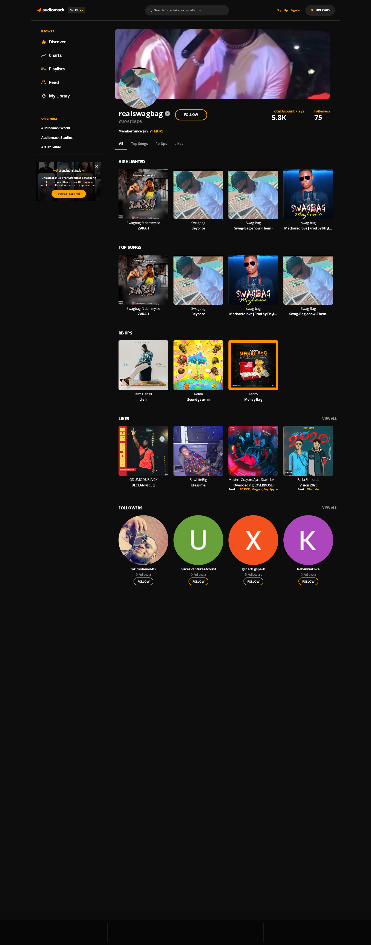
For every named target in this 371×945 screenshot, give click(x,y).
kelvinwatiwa (308, 569)
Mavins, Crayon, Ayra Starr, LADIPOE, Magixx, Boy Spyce (253, 479)
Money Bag (253, 399)
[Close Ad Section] (96, 166)
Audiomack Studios (57, 137)
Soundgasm (197, 399)
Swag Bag (253, 223)
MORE (158, 131)
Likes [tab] (179, 143)
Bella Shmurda (308, 479)
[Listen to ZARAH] (143, 194)
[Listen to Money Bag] (253, 365)
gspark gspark (253, 569)
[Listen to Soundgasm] (198, 365)
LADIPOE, (244, 489)
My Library (59, 96)
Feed (54, 82)
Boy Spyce (270, 489)
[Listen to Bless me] (198, 451)
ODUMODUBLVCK (143, 479)
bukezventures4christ (198, 569)
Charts (55, 55)
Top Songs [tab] (139, 143)
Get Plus (76, 10)
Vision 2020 (308, 485)
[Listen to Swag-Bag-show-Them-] (253, 194)
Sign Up (282, 10)
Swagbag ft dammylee (143, 223)
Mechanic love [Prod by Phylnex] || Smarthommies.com (308, 228)
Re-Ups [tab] (161, 143)
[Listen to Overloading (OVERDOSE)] (253, 451)
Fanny (253, 394)
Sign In (295, 10)
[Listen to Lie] (143, 365)
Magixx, (257, 489)
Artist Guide (51, 147)
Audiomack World (55, 127)
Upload (323, 10)
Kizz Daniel (143, 394)
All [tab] (121, 143)
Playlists (57, 68)
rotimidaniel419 (144, 569)
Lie (142, 399)
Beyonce (198, 228)
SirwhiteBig (198, 479)
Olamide (313, 489)
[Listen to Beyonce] (198, 194)
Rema (198, 394)
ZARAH (143, 228)
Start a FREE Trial (69, 194)
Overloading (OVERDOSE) (253, 485)
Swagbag (198, 223)
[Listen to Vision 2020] (308, 451)
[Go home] (50, 10)
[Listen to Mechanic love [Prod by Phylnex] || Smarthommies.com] (308, 194)
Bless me (198, 485)
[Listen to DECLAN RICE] (143, 451)
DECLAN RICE (142, 485)
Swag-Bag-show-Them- (253, 228)
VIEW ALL (329, 418)
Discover (57, 41)
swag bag (308, 223)
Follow (191, 114)
